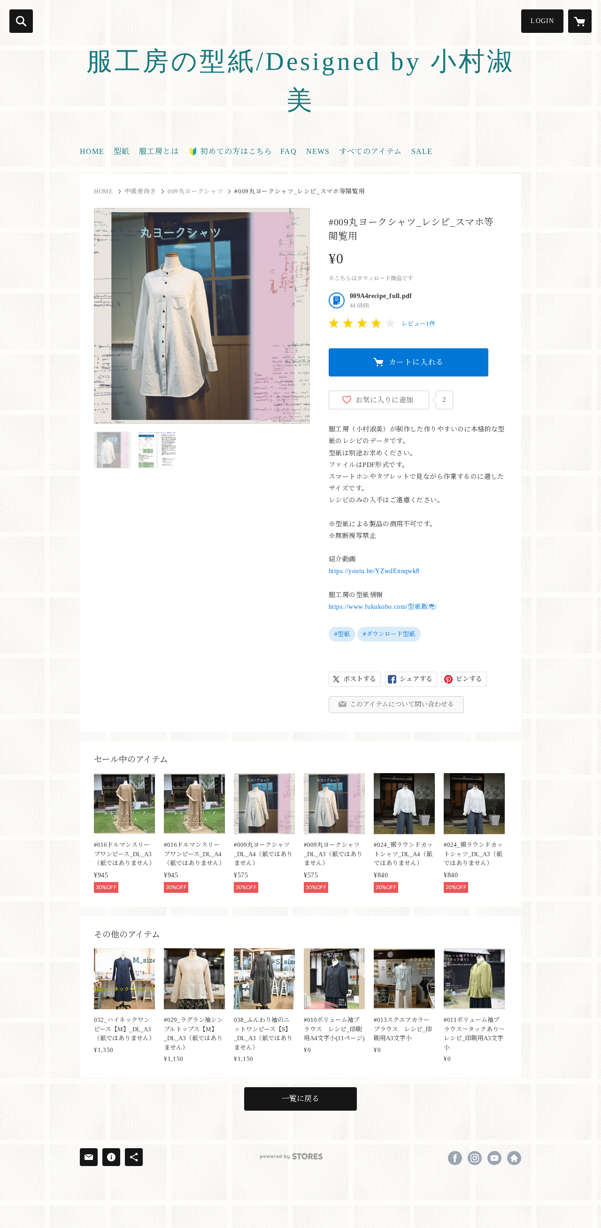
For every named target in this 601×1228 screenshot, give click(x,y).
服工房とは (159, 151)
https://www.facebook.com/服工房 (455, 1158)
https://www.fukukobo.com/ (514, 1158)
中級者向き (140, 191)
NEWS (318, 151)
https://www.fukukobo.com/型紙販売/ (383, 606)
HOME (92, 151)
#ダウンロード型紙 (389, 633)
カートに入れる (416, 362)
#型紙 (342, 633)
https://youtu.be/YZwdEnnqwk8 (374, 571)
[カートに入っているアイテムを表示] (580, 21)
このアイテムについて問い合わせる (402, 704)
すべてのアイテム (370, 151)
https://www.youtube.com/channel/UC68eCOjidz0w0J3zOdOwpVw (494, 1158)
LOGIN (542, 20)
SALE (421, 151)
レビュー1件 (418, 323)
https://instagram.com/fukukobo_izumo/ (475, 1158)
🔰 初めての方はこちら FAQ (242, 151)
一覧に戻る (300, 1099)
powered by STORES (291, 1156)
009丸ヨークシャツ (195, 191)
